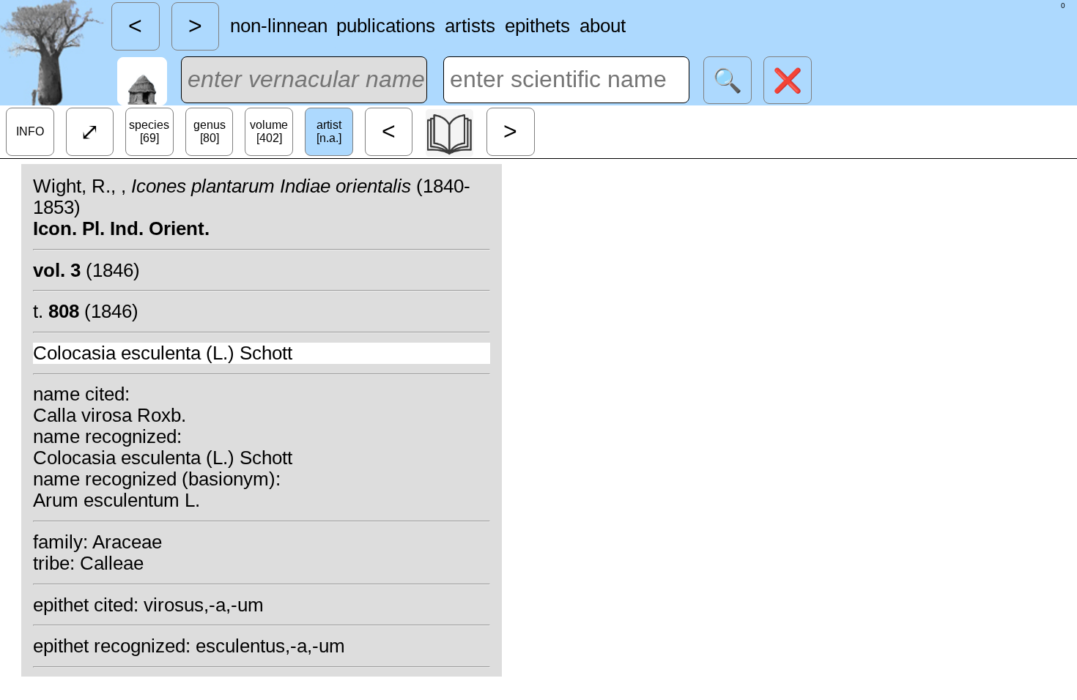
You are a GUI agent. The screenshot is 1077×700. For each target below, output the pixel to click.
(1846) (86, 270)
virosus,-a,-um (204, 605)
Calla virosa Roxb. (109, 415)
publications (385, 25)
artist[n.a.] (329, 131)
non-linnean (278, 25)
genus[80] (209, 131)
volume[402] (269, 131)
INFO (30, 131)
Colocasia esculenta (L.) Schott (162, 353)
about (603, 25)
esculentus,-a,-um (270, 646)
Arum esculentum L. (116, 500)
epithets (537, 25)
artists (470, 25)
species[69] (149, 131)
